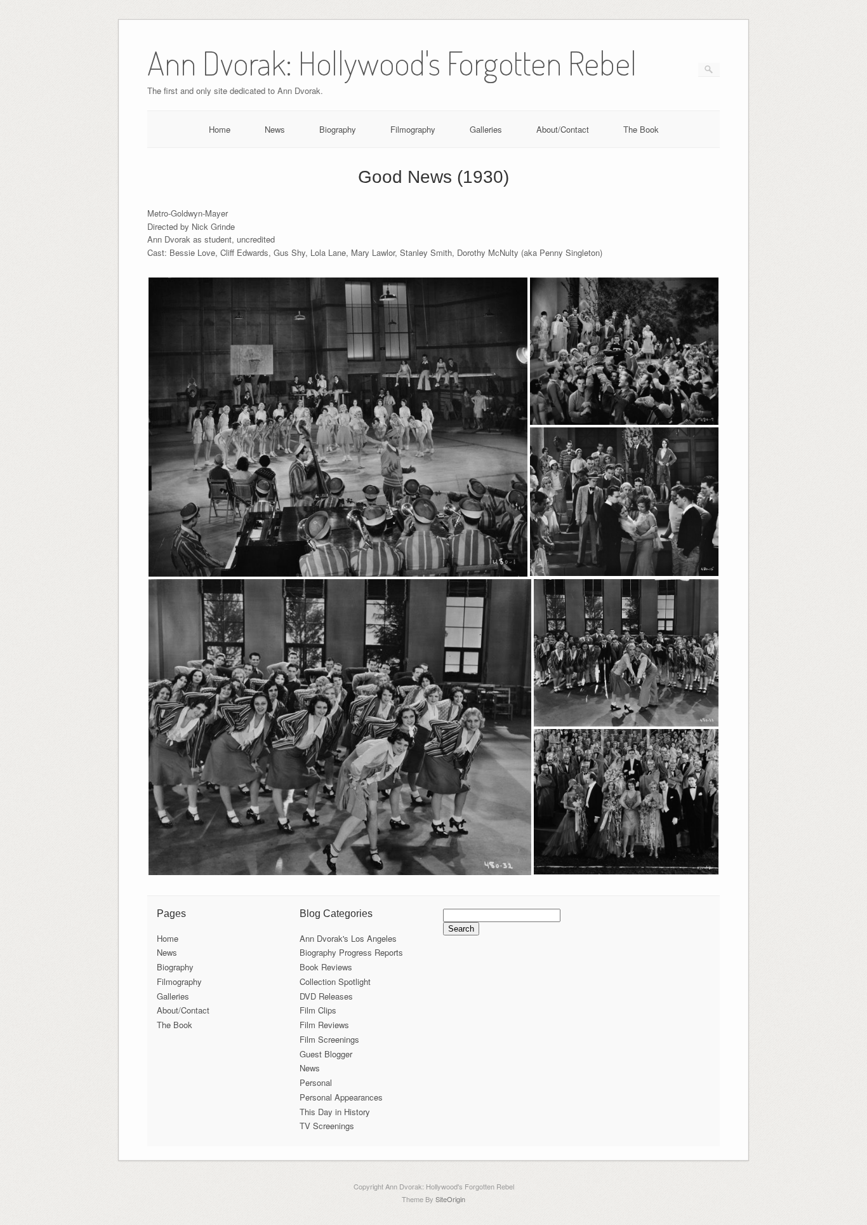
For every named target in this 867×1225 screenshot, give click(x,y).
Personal (316, 1082)
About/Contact (562, 129)
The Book (641, 129)
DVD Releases (326, 996)
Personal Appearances (341, 1097)
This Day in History (335, 1112)
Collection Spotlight (335, 981)
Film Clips (318, 1010)
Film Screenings (329, 1039)
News (275, 129)
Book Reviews (326, 967)
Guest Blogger (326, 1054)
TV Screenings (327, 1126)
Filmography (412, 129)
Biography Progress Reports (351, 952)
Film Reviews (324, 1025)
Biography (337, 129)
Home (219, 129)
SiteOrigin (450, 1199)
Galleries (486, 129)
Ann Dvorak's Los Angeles (348, 938)
